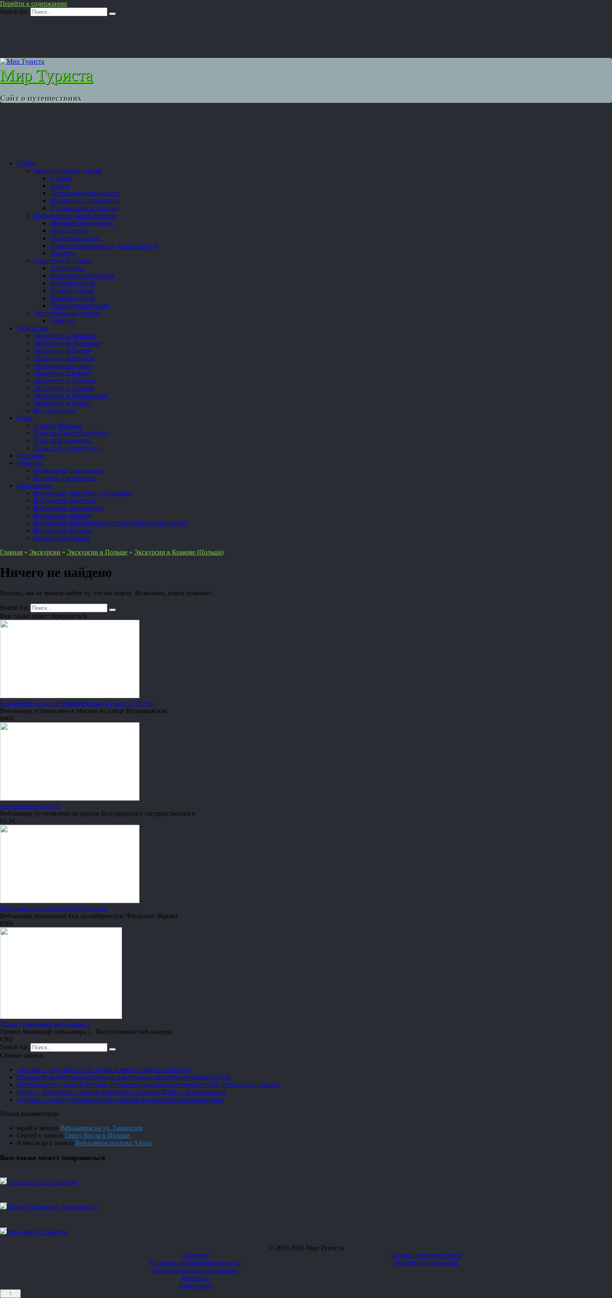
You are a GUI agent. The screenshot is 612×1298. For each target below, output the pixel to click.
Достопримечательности (85, 193)
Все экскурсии (54, 410)
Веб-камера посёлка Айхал (113, 1142)
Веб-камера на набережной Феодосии (53, 908)
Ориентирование (74, 238)
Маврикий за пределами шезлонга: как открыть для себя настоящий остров (124, 1077)
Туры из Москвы (57, 425)
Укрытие (62, 253)
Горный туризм (72, 290)
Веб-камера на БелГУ (30, 805)
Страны (61, 178)
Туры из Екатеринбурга (66, 448)
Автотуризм (67, 268)
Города (60, 185)
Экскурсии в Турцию (63, 388)
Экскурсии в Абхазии (64, 335)
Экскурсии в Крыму (62, 373)
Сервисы (29, 463)
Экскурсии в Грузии (62, 350)
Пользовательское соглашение (195, 1270)
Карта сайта (195, 1285)
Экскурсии (32, 328)
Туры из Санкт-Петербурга (71, 433)
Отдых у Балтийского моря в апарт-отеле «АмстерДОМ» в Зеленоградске (121, 1092)
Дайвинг (62, 320)
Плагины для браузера (65, 478)
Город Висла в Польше (97, 1135)
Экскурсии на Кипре (63, 365)
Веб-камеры (34, 485)
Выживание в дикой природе (75, 215)
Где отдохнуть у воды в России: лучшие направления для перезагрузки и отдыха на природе (148, 1084)
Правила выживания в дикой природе (104, 245)
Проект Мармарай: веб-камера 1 (45, 1024)
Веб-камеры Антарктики (68, 508)
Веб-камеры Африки (62, 515)
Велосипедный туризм (82, 275)
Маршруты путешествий (85, 200)
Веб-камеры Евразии (63, 530)
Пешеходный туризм (79, 305)
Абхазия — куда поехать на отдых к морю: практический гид (104, 1069)
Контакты (31, 455)
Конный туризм (72, 298)
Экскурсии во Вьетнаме (67, 343)
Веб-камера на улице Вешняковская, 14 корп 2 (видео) (77, 703)
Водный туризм (72, 283)
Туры (24, 418)
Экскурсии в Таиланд (64, 380)
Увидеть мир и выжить (426, 1262)
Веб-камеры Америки (64, 500)
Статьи (27, 163)
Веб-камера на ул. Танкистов (101, 1127)
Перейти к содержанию (33, 3)
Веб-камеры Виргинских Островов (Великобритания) (110, 523)
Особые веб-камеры (61, 538)
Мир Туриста (46, 75)
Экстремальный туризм (66, 313)
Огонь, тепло (68, 230)
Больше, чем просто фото (426, 1255)
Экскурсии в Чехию (61, 403)
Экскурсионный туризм (67, 170)
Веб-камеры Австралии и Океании (83, 493)
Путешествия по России (84, 208)
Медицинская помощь (81, 223)
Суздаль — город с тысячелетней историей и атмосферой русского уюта (120, 1099)
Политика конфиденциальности (195, 1262)
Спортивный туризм (62, 260)
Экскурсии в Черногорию (70, 395)
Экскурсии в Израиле (64, 358)
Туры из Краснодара (62, 440)
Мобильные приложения (68, 470)
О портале (195, 1255)
